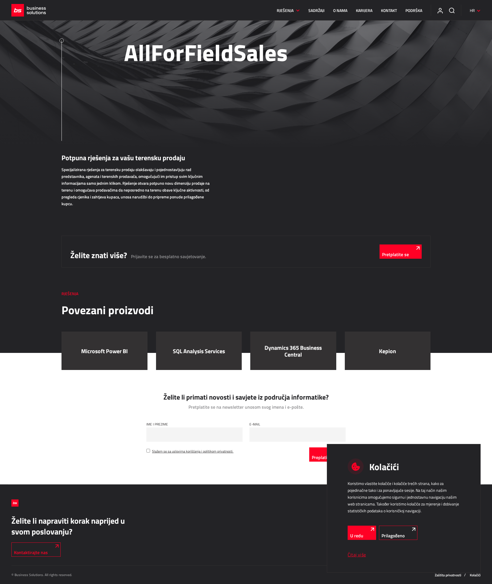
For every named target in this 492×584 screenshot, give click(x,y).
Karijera (364, 10)
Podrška (413, 10)
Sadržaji (316, 10)
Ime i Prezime (157, 424)
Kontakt (389, 10)
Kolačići (475, 575)
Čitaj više (357, 555)
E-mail (254, 424)
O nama (340, 10)
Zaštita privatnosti (448, 575)
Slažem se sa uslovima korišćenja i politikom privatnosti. (192, 451)
